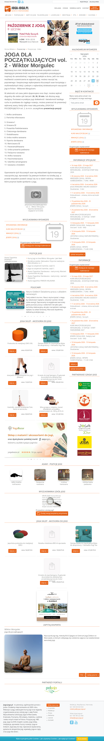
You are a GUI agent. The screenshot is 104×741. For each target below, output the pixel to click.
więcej (12, 351)
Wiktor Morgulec (12, 629)
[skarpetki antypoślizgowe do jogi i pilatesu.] (20, 366)
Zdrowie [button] (82, 15)
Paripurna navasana (40, 483)
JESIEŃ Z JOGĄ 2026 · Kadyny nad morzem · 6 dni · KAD (82, 226)
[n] (52, 33)
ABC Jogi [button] (8, 15)
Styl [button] (75, 15)
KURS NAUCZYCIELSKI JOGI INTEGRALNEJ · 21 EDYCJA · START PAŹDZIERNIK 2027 (82, 216)
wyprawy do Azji (16, 727)
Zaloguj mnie (94, 2)
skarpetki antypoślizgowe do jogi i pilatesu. (20, 376)
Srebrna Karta (75, 8)
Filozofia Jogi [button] (42, 15)
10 (49, 316)
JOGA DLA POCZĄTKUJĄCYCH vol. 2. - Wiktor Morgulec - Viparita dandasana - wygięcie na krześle (36, 208)
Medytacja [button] (66, 15)
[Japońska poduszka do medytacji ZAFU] (20, 534)
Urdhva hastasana (64, 483)
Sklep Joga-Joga (53, 705)
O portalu (51, 708)
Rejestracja (84, 2)
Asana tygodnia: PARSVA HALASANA (41, 281)
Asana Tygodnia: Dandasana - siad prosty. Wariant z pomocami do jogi (47, 272)
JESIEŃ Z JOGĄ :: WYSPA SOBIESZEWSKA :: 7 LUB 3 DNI (81, 248)
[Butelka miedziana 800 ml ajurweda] (52, 534)
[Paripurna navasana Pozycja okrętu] (40, 474)
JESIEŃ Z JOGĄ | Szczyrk (79, 206)
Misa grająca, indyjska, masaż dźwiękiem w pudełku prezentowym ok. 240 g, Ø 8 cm (51, 409)
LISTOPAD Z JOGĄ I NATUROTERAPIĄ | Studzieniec (84, 237)
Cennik (65, 8)
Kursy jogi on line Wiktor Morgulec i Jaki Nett (45, 258)
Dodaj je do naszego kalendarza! (86, 151)
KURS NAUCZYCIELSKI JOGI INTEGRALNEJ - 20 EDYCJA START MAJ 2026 (84, 170)
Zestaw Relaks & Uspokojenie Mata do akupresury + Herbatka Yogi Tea (51, 344)
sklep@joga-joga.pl (76, 718)
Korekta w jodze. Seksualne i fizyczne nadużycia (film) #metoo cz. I (46, 262)
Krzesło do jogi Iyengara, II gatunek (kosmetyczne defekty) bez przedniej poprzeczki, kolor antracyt (51, 378)
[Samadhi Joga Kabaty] (84, 452)
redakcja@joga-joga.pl (77, 709)
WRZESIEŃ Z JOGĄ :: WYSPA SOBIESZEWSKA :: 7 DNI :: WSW (82, 179)
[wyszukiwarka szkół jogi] (52, 501)
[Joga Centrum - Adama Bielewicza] (84, 428)
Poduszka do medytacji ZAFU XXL (20, 343)
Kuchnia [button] (91, 15)
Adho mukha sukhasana (16, 483)
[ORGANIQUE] (52, 692)
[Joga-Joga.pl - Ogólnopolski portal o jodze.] (16, 9)
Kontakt (85, 8)
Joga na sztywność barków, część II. (41, 266)
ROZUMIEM (82, 739)
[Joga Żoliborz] (84, 441)
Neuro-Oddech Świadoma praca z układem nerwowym (46, 292)
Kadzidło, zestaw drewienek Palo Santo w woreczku (20, 408)
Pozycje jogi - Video (34, 49)
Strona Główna (9, 49)
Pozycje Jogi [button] (19, 15)
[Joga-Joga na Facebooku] (19, 2)
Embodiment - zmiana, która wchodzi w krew (84, 196)
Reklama (57, 8)
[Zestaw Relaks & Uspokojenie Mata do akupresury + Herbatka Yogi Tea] (51, 334)
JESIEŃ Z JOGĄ (77, 142)
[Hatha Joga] (84, 385)
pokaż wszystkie (77, 254)
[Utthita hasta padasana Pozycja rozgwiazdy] (88, 474)
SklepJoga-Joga (94, 8)
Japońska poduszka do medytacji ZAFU (20, 544)
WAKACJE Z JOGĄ (78, 138)
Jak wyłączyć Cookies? (67, 739)
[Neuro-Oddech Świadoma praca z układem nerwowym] (14, 300)
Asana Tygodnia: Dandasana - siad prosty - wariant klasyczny (47, 277)
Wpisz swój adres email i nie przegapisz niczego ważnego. (80, 97)
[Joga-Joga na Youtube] (22, 2)
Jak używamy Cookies (49, 739)
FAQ (82, 675)
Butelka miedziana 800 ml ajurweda (52, 543)
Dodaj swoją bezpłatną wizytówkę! (53, 513)
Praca (50, 713)
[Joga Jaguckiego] (84, 399)
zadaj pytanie (92, 675)
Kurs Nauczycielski (80, 133)
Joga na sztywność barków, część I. (41, 268)
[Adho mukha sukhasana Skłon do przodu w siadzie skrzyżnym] (16, 474)
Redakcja (51, 711)
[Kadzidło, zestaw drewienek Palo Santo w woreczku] (20, 398)
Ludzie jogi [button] (55, 15)
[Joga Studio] (84, 414)
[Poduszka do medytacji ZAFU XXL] (20, 334)
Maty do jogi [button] (31, 15)
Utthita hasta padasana (88, 483)
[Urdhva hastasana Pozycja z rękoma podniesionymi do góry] (64, 474)
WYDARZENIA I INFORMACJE (81, 129)
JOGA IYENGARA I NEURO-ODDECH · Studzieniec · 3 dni (84, 188)
